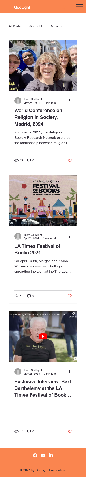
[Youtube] (43, 455)
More (54, 26)
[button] (63, 7)
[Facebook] (35, 455)
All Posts (15, 26)
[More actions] (71, 100)
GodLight (22, 7)
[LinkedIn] (51, 455)
